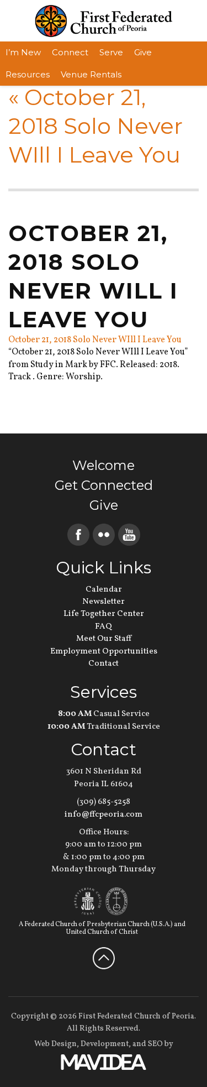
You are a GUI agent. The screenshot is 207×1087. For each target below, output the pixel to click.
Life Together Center (103, 614)
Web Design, (56, 1044)
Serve (111, 52)
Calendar (104, 589)
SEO (155, 1044)
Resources (28, 74)
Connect (70, 52)
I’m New (23, 52)
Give (143, 52)
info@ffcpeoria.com (103, 815)
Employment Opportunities (103, 651)
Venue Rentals (91, 74)
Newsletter (103, 602)
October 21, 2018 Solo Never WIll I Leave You (95, 125)
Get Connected (104, 485)
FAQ (103, 627)
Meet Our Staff (103, 639)
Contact (103, 664)
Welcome (103, 465)
